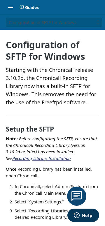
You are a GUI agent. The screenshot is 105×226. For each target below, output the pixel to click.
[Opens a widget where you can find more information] (83, 216)
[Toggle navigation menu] (10, 7)
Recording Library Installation (41, 158)
